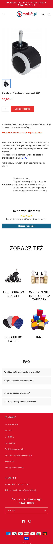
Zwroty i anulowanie (14, 467)
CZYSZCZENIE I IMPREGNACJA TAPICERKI (40, 295)
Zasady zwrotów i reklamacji (18, 455)
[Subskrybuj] (45, 510)
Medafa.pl (28, 543)
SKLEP (8, 431)
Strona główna (11, 424)
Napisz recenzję (26, 226)
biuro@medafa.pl (27, 490)
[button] (3, 14)
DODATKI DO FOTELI (13, 339)
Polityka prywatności (15, 449)
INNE (39, 337)
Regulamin (10, 443)
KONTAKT (9, 461)
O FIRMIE (9, 437)
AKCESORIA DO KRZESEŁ (13, 294)
